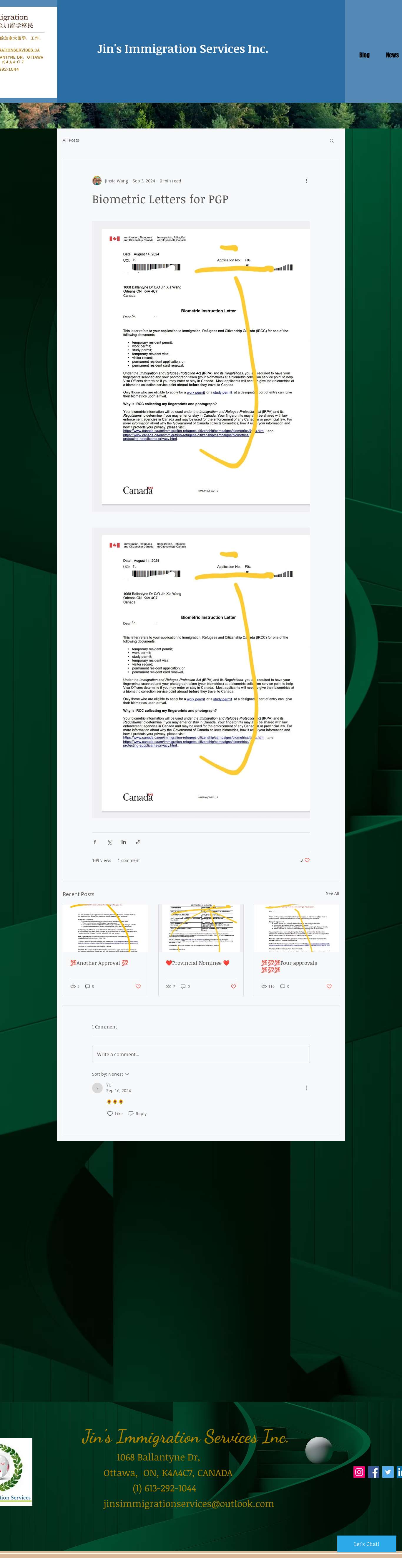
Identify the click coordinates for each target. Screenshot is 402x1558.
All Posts (71, 140)
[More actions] (306, 180)
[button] (332, 140)
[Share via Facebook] (95, 842)
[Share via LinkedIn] (124, 842)
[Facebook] (373, 1472)
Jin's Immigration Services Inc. (183, 48)
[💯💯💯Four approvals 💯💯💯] (296, 928)
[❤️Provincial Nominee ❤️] (201, 928)
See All (332, 893)
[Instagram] (359, 1472)
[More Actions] (306, 1088)
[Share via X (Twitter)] (109, 842)
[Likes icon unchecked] (110, 1113)
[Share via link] (138, 842)
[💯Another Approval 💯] (105, 928)
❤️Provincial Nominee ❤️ (198, 962)
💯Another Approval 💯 (99, 962)
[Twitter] (388, 1472)
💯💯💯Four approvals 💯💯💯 (289, 966)
